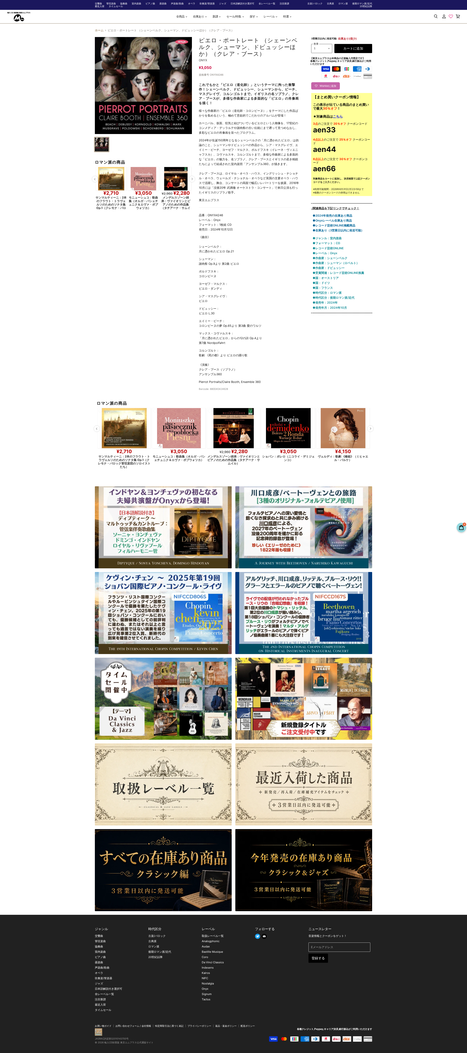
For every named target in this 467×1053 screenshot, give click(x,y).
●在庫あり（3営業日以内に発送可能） (338, 230)
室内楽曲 (136, 3)
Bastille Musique (212, 951)
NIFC (205, 978)
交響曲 (98, 3)
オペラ (191, 3)
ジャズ (222, 3)
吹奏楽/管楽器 (207, 3)
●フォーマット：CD (326, 243)
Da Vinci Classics (213, 962)
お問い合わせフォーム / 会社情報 (133, 1025)
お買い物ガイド (103, 1025)
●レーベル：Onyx (325, 253)
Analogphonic (210, 941)
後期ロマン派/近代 (362, 3)
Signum (207, 994)
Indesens (208, 967)
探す (253, 16)
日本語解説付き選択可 (242, 3)
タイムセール (116, 6)
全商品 (180, 16)
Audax (206, 946)
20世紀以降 (366, 6)
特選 (286, 16)
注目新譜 (284, 3)
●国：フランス (323, 288)
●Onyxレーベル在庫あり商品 (332, 220)
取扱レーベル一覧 (213, 936)
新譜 (216, 16)
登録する (318, 958)
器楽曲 (163, 3)
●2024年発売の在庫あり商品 (332, 215)
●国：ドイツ (321, 283)
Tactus (206, 999)
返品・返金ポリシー (226, 1025)
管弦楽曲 (111, 3)
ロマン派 (343, 3)
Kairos (206, 973)
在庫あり (199, 16)
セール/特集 (234, 16)
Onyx (203, 60)
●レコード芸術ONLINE (328, 248)
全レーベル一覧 (267, 3)
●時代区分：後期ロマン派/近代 (333, 297)
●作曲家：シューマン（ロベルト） (336, 263)
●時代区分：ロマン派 (327, 292)
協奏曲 (123, 3)
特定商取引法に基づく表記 (169, 1025)
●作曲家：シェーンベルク (330, 258)
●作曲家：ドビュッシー (329, 268)
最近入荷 (99, 6)
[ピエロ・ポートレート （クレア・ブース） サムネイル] (101, 144)
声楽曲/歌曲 (177, 3)
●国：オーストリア (326, 278)
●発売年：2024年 (325, 302)
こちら (338, 116)
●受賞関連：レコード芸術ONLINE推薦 (338, 273)
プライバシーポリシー (199, 1025)
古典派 (330, 3)
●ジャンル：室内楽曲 (327, 238)
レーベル (269, 16)
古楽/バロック (315, 3)
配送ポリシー (248, 1025)
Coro (205, 957)
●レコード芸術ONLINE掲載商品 (334, 225)
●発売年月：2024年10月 (330, 307)
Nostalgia (208, 983)
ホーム (99, 30)
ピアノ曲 (150, 3)
